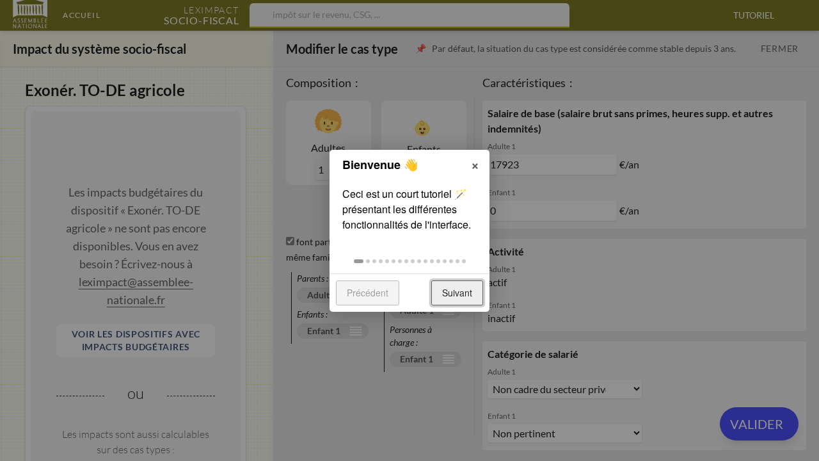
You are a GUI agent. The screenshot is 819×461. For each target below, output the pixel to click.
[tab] (358, 261)
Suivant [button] (457, 292)
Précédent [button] (367, 292)
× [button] (475, 164)
